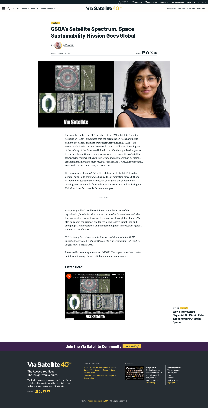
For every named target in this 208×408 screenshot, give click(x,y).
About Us (34, 8)
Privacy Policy (89, 373)
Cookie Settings (109, 370)
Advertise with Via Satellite (103, 367)
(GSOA (104, 142)
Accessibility (89, 378)
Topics (15, 8)
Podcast (56, 23)
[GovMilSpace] (151, 2)
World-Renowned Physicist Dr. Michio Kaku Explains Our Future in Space (189, 317)
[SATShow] (137, 2)
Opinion (24, 8)
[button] (3, 8)
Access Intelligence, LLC (98, 400)
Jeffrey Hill (68, 45)
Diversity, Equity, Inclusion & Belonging (99, 375)
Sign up (170, 383)
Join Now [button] (130, 346)
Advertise (191, 8)
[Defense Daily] (178, 2)
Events (181, 8)
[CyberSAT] (164, 2)
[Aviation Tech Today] (196, 2)
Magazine (171, 8)
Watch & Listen (47, 8)
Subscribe (201, 8)
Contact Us (88, 370)
